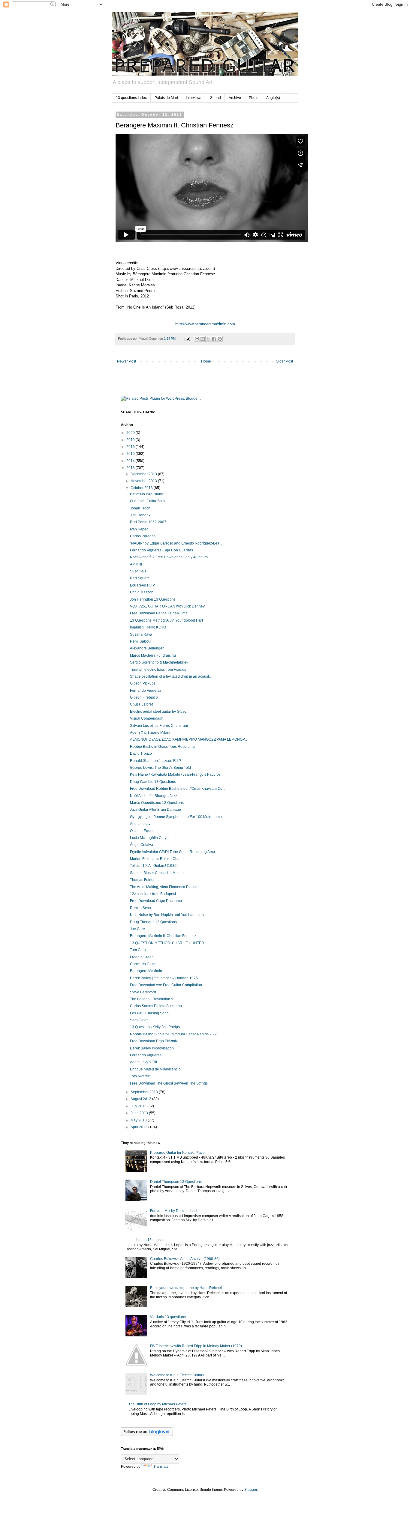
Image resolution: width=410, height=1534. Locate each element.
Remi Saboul (140, 641)
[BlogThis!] (203, 339)
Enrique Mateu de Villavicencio (155, 1069)
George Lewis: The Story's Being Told (160, 768)
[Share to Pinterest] (220, 339)
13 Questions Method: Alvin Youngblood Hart (166, 620)
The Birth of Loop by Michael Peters (157, 1404)
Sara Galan (139, 1020)
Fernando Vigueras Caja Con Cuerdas (161, 550)
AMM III (136, 564)
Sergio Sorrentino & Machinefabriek (159, 662)
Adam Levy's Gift (143, 1062)
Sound (215, 98)
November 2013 (144, 481)
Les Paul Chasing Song (149, 1013)
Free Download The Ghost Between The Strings (169, 1083)
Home (206, 361)
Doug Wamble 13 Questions (153, 782)
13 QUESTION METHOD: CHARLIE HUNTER (167, 943)
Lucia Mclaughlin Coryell (150, 838)
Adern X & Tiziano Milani (150, 732)
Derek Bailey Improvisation (152, 1048)
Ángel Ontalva (141, 845)
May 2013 (139, 1120)
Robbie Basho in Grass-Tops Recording (162, 747)
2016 (131, 447)
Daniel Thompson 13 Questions (176, 1182)
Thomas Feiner (142, 880)
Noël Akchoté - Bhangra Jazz (153, 796)
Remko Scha (140, 908)
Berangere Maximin (146, 971)
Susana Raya (141, 634)
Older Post (284, 361)
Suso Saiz (138, 571)
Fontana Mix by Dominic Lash (174, 1211)
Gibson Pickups (142, 683)
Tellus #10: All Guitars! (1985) (154, 866)
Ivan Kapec (139, 529)
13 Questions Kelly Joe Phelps (155, 1027)
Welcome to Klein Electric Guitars (177, 1375)
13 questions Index (131, 98)
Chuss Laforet (141, 704)
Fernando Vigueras (145, 690)
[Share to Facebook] (214, 339)
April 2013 (139, 1127)
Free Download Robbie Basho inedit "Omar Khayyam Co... (177, 788)
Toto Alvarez (140, 1076)
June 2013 (140, 1113)
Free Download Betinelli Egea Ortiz (158, 613)
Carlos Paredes (142, 536)
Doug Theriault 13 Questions (153, 922)
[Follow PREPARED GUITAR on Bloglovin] (147, 1435)
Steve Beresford (143, 992)
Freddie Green (142, 957)
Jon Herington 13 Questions (153, 599)
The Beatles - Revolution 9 (151, 999)
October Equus (142, 831)
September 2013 (145, 1092)
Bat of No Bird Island (146, 494)
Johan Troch (140, 508)
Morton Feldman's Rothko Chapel (157, 859)
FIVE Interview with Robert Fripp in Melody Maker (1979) (196, 1346)
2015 (131, 454)
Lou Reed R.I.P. (142, 585)
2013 (131, 468)
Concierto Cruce (143, 964)
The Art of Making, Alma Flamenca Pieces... (165, 887)
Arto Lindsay (140, 824)
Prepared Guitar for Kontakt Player (178, 1152)
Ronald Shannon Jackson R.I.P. (155, 761)
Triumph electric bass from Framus (158, 669)
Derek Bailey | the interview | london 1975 (164, 978)
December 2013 (144, 474)
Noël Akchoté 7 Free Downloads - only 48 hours (169, 557)
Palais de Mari (166, 98)
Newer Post (126, 361)
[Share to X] (208, 339)
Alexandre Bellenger (147, 648)
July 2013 (139, 1106)
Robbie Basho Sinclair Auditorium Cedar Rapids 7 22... (174, 1034)
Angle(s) (273, 98)
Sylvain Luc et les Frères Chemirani (159, 726)
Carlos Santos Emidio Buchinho (156, 1006)
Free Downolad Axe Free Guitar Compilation (166, 985)
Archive (235, 98)
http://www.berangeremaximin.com (205, 324)
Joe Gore (137, 929)
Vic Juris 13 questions (168, 1317)
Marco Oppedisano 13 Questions (157, 803)
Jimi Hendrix (140, 515)
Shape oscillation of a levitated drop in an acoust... (171, 676)
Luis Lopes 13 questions (148, 1240)
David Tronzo (141, 753)
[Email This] (197, 339)
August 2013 (141, 1099)
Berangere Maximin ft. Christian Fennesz (163, 936)
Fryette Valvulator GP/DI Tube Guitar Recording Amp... (174, 852)
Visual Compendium (146, 718)
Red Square (140, 578)
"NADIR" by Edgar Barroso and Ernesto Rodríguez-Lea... (176, 543)
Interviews (194, 98)
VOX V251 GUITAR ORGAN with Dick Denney (167, 606)
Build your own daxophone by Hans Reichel (186, 1288)
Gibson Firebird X (144, 697)
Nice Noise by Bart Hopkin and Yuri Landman (167, 915)
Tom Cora (138, 950)
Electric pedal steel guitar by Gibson (159, 711)
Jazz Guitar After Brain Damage (155, 809)
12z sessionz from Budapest (153, 894)
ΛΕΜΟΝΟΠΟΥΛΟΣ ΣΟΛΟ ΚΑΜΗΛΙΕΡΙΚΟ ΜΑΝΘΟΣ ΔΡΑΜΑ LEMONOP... (188, 739)
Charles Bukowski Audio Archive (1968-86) (185, 1259)
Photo (253, 98)
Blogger (250, 1490)
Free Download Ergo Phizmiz (154, 1041)
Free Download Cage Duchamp (156, 901)
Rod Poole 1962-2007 (148, 522)
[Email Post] (187, 338)
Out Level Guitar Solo (147, 501)
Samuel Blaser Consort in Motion (157, 873)
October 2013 (142, 488)
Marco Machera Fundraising (153, 655)
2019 (131, 440)
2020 (131, 433)
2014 (131, 461)
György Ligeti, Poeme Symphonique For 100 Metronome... (177, 817)
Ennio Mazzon (141, 592)
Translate (161, 1466)
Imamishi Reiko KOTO (148, 627)
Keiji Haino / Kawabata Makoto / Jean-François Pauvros (175, 774)
